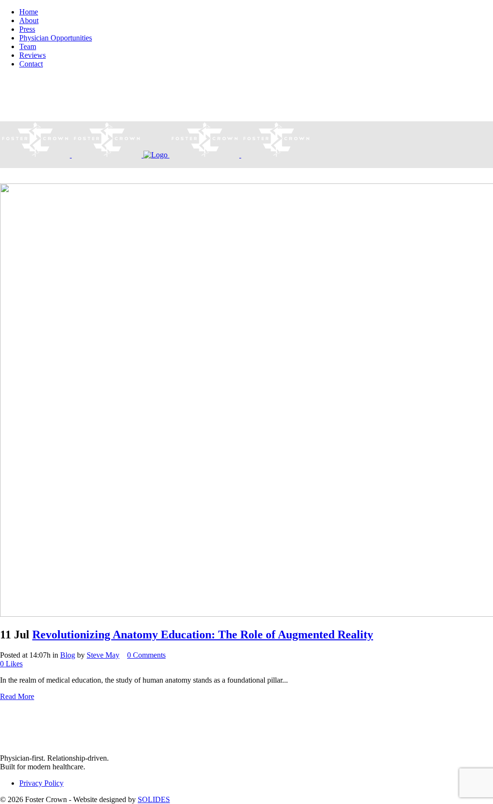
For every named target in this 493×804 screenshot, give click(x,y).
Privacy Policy (41, 783)
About (29, 20)
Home (28, 12)
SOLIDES (154, 799)
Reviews (32, 55)
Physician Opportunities (55, 38)
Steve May (103, 655)
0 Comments (146, 655)
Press (27, 29)
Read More (17, 696)
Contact (31, 64)
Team (27, 46)
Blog (67, 655)
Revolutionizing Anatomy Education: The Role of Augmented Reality (202, 634)
